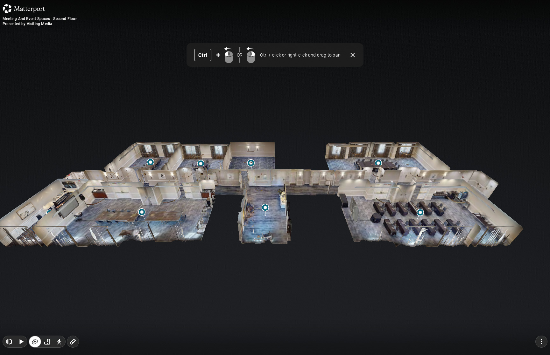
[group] (47, 342)
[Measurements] (73, 342)
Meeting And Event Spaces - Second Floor (40, 19)
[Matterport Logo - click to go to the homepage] (23, 8)
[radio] (35, 341)
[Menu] (541, 342)
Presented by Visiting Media (27, 24)
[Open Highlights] (9, 341)
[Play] (21, 341)
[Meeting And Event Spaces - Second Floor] (275, 177)
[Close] (353, 55)
